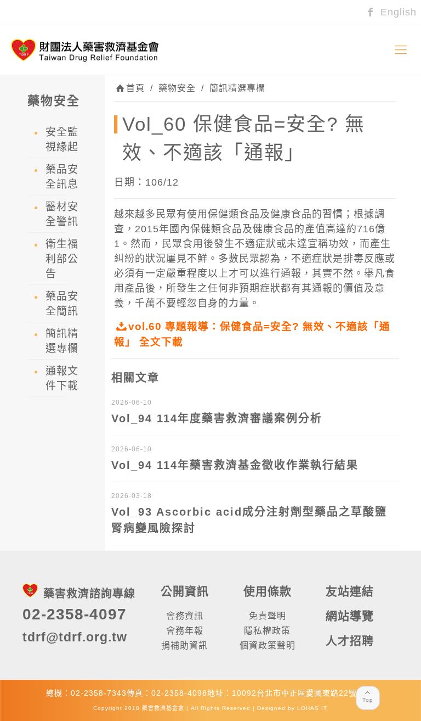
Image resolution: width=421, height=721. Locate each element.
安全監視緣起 (61, 139)
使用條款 (267, 591)
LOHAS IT (312, 708)
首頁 (135, 88)
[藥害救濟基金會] (85, 50)
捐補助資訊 (184, 645)
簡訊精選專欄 (237, 88)
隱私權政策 (267, 630)
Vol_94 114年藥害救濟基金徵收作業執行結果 (235, 465)
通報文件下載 (61, 378)
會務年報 (184, 630)
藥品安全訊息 (61, 177)
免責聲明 (267, 616)
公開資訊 (185, 591)
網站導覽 (350, 616)
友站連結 (350, 591)
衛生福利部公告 (61, 259)
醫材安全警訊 (61, 214)
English (397, 12)
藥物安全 (177, 88)
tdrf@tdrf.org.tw (74, 637)
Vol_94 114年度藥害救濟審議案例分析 (216, 418)
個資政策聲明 (267, 645)
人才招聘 (350, 640)
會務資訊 (184, 616)
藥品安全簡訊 (61, 303)
